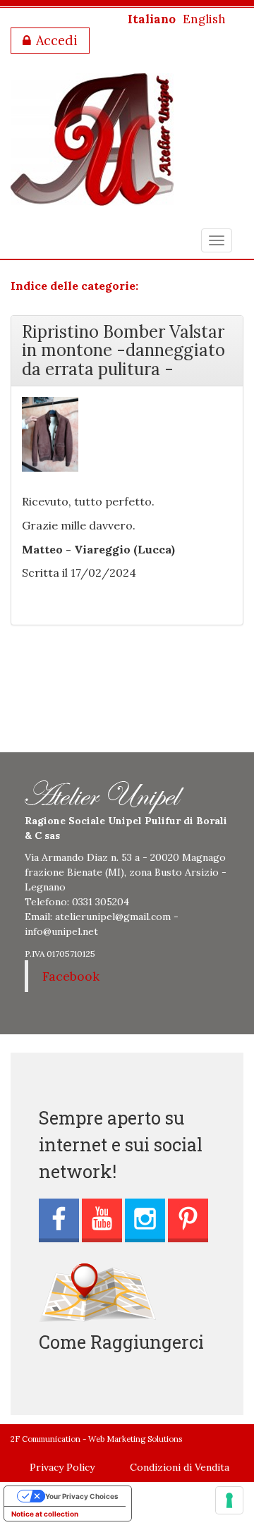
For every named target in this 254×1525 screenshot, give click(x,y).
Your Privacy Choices (82, 1496)
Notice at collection (44, 1513)
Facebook (70, 976)
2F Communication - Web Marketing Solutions (96, 1439)
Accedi (57, 40)
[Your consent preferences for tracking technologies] (229, 1500)
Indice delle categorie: (74, 285)
